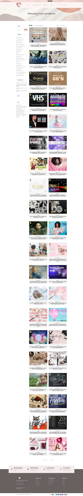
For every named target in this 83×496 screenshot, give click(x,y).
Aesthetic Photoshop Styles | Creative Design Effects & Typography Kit (58, 110)
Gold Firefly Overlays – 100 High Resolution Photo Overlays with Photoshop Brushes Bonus (38, 238)
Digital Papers (18, 51)
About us (50, 484)
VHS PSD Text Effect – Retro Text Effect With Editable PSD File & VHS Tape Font (38, 110)
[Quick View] (40, 36)
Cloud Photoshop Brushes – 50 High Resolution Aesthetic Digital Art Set (38, 303)
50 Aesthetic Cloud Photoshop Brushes (21, 106)
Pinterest (63, 481)
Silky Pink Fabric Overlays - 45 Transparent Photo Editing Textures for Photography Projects (58, 174)
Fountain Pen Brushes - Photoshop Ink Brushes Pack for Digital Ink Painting (57, 347)
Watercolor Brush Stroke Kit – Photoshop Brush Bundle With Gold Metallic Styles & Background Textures (38, 325)
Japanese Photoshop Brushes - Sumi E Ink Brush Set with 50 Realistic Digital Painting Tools (38, 411)
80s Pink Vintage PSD (19, 110)
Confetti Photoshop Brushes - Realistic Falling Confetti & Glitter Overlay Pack (58, 238)
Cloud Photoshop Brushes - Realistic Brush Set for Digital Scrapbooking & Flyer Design (58, 303)
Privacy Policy (37, 484)
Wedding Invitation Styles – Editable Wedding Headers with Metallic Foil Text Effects (38, 46)
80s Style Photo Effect (24, 114)
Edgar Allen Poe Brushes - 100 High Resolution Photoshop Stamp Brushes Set (57, 217)
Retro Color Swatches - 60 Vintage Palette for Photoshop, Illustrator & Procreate (38, 174)
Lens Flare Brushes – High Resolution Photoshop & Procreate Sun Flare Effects (58, 282)
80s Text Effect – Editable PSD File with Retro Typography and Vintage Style (58, 88)
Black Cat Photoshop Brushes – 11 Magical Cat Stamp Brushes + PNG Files (38, 217)
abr (21, 115)
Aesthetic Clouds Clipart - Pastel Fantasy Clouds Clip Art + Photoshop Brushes (57, 131)
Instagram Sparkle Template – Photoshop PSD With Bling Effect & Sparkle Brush (38, 153)
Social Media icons (19, 70)
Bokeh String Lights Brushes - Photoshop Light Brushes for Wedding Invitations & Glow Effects (57, 433)
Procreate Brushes (19, 68)
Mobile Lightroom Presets (20, 58)
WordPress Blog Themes (20, 75)
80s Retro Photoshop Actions (20, 111)
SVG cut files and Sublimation (21, 72)
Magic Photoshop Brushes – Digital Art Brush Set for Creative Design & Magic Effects (38, 347)
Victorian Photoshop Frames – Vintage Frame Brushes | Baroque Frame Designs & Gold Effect (38, 195)
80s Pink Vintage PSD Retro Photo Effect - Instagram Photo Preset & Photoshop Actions (58, 44)
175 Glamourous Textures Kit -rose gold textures (21, 88)
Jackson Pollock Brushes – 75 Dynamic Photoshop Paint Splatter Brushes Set (58, 368)
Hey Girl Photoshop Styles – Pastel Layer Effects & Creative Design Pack (38, 131)
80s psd (24, 110)
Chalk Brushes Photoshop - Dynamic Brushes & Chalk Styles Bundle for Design (57, 390)
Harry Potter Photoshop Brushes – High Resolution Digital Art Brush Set (58, 67)
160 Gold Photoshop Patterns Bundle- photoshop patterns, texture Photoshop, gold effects (21, 85)
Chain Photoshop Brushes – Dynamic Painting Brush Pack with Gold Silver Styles (38, 88)
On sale (17, 61)
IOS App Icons (18, 56)
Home (38, 15)
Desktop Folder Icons (19, 49)
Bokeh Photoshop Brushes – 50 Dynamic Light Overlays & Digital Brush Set (58, 454)
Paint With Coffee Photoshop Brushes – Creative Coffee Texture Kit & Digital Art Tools (38, 368)
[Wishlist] (38, 36)
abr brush (23, 115)
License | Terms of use (52, 481)
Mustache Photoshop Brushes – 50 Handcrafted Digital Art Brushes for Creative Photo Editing (38, 433)
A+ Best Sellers (19, 37)
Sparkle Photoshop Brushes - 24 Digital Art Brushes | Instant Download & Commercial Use (57, 195)
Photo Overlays (18, 63)
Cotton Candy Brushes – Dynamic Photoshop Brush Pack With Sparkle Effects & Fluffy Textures (58, 325)
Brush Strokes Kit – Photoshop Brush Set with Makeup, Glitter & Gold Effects (38, 454)
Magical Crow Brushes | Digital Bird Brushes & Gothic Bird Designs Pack (38, 67)
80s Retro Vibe (18, 114)
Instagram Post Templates (20, 54)
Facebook (63, 484)
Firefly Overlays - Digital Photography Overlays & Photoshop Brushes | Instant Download (58, 411)
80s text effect (18, 115)
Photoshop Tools (19, 65)
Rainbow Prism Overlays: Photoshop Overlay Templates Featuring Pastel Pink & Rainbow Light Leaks (58, 260)
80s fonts (17, 107)
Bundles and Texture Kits (20, 44)
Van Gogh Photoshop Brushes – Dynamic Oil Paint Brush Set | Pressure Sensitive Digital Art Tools (38, 282)
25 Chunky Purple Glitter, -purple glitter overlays (21, 91)
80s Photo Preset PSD (22, 107)
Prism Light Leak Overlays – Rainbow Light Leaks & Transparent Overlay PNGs (38, 260)
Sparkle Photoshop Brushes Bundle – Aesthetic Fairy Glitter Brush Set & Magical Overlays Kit (57, 153)
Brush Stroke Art (19, 42)
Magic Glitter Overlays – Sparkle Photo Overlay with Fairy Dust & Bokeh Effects (38, 390)
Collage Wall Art (19, 47)
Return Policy (37, 481)
